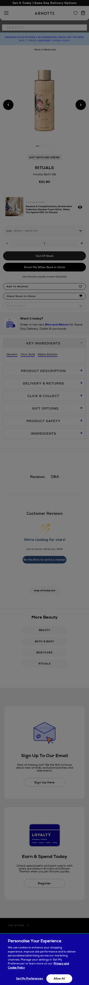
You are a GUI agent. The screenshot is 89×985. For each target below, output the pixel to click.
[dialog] (44, 959)
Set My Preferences (29, 978)
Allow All (59, 978)
